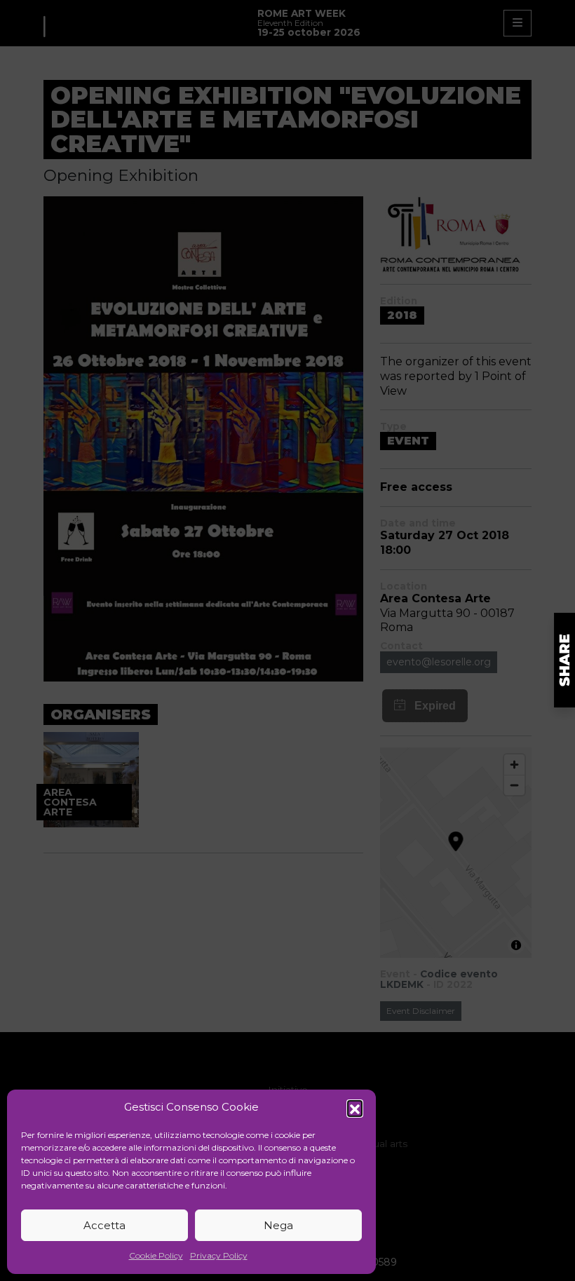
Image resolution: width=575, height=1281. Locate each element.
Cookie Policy (156, 1255)
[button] (355, 1108)
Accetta (104, 1225)
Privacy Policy (219, 1255)
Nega (278, 1225)
